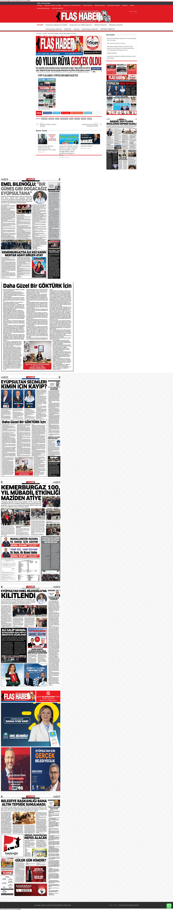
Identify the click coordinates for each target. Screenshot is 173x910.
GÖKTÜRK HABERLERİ (57, 8)
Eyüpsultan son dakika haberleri (72, 5)
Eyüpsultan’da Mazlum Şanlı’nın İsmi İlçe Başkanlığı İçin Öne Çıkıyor (47, 148)
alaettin (44, 118)
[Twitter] (136, 11)
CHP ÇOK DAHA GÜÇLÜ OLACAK (116, 43)
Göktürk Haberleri (88, 5)
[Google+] (132, 11)
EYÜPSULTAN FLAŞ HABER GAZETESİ (128, 905)
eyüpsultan (64, 118)
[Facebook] (134, 11)
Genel (44, 33)
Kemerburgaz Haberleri (113, 5)
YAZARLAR (124, 5)
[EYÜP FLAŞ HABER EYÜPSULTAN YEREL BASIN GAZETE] (83, 15)
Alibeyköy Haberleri (100, 5)
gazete (77, 118)
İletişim (132, 5)
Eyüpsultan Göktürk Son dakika (52, 5)
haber (83, 118)
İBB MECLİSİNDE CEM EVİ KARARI (48, 124)
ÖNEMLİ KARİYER (86, 146)
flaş (71, 118)
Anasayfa (39, 5)
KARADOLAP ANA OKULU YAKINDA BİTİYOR (90, 124)
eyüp (57, 118)
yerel (89, 118)
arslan (51, 118)
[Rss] (130, 11)
